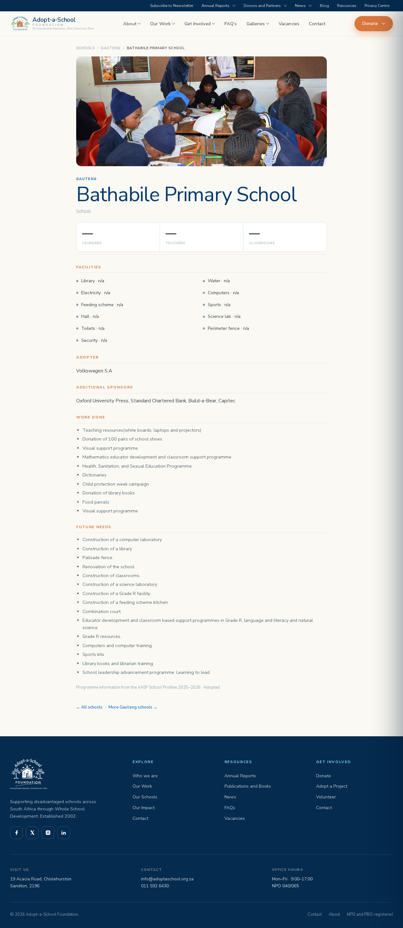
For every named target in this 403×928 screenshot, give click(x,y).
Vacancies (289, 23)
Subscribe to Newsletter (171, 5)
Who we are (145, 776)
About (129, 23)
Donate (370, 23)
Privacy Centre (377, 5)
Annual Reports (216, 5)
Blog (324, 5)
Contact (317, 23)
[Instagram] (48, 832)
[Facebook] (16, 832)
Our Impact (144, 808)
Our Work (160, 23)
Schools (85, 48)
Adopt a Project (331, 786)
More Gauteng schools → (133, 707)
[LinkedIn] (63, 832)
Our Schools (145, 797)
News (300, 5)
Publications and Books (247, 786)
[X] (32, 832)
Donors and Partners (262, 5)
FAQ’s (230, 23)
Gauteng (111, 48)
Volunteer (326, 797)
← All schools (89, 707)
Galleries (256, 23)
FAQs (229, 808)
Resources (346, 5)
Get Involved (197, 23)
